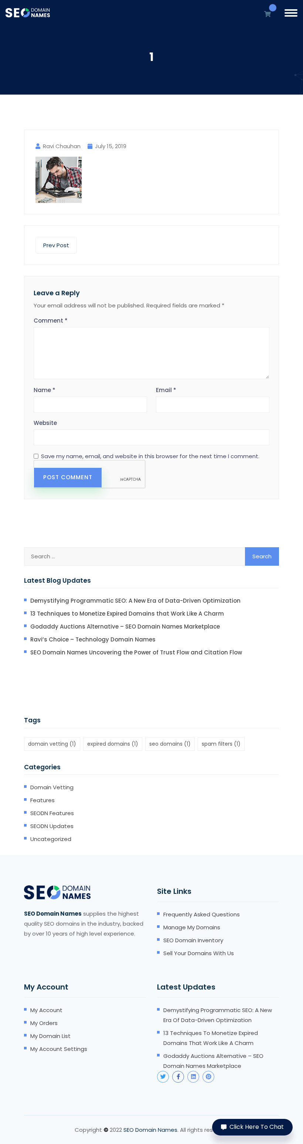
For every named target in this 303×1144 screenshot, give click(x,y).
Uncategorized (50, 839)
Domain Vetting (52, 787)
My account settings (58, 1049)
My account (46, 1010)
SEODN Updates (52, 826)
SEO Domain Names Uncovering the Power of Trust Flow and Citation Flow (136, 652)
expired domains (112, 744)
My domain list (50, 1036)
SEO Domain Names (150, 1130)
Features (42, 800)
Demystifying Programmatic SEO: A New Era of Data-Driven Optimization (135, 601)
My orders (44, 1023)
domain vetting (52, 744)
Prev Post (56, 245)
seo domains (170, 744)
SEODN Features (52, 813)
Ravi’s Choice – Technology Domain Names (93, 639)
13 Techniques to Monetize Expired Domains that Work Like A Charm (127, 613)
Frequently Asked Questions (201, 914)
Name (44, 390)
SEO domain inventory (193, 940)
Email (166, 390)
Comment (51, 320)
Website (45, 423)
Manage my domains (191, 927)
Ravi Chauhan (62, 146)
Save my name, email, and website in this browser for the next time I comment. (150, 456)
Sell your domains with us (198, 953)
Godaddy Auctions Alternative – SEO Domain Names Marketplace (125, 626)
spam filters (221, 744)
